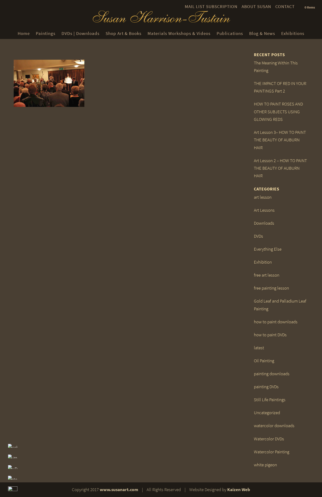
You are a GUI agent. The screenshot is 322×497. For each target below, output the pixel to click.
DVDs (258, 236)
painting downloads (271, 374)
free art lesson (266, 275)
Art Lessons (264, 210)
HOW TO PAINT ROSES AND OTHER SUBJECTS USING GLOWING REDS (278, 111)
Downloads (264, 223)
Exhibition (263, 262)
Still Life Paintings (269, 400)
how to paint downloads (275, 322)
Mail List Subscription (211, 6)
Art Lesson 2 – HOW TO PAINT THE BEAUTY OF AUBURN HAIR (280, 168)
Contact (285, 6)
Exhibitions (292, 33)
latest (259, 348)
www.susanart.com (119, 490)
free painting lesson (271, 288)
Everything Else (267, 249)
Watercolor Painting (271, 452)
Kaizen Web (238, 490)
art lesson (263, 197)
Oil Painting (264, 361)
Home (24, 33)
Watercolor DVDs (269, 439)
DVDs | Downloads (80, 33)
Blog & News (262, 33)
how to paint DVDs (270, 335)
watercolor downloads (274, 426)
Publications (230, 33)
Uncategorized (267, 413)
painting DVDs (266, 387)
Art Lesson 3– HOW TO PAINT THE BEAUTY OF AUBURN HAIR (280, 140)
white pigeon (265, 465)
